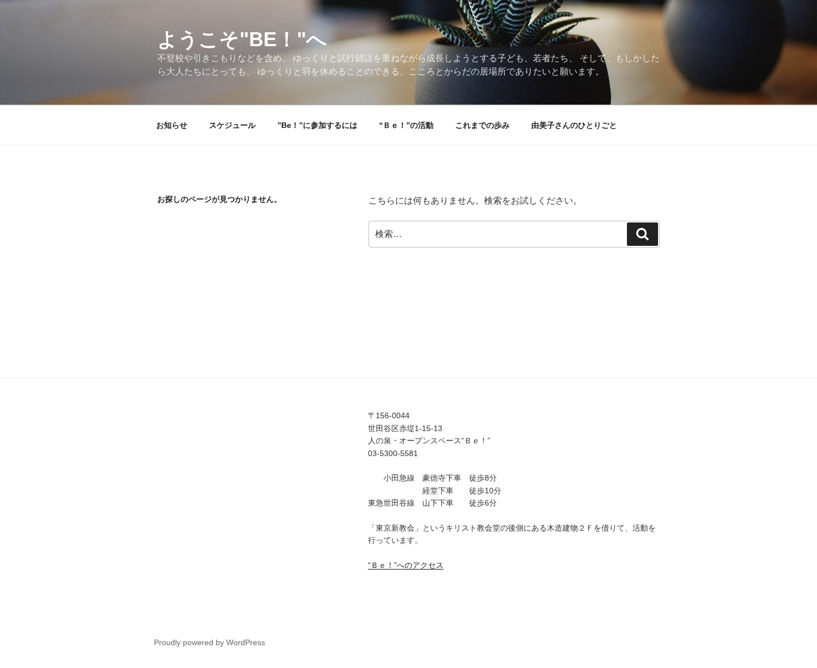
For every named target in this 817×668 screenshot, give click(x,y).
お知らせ (171, 125)
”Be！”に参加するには (317, 125)
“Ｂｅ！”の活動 (406, 125)
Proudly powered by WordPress (209, 642)
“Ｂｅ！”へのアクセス (406, 565)
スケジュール (232, 125)
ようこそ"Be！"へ (242, 39)
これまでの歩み (482, 125)
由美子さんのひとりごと (574, 125)
